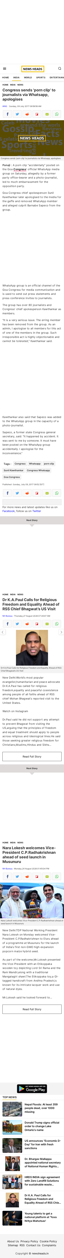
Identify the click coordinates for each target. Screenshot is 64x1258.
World (28, 77)
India (16, 77)
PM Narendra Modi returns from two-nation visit (2, 632)
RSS (22, 1245)
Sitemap (13, 1245)
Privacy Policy (29, 1241)
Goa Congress (12, 477)
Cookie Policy (48, 1241)
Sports (40, 77)
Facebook (8, 511)
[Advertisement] (32, 32)
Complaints (49, 1245)
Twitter (36, 511)
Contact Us (33, 1245)
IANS (4, 106)
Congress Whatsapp (38, 470)
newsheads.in (40, 1253)
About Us (13, 1241)
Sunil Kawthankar (13, 470)
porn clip (49, 463)
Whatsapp (35, 463)
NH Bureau (7, 616)
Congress (19, 169)
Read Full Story (32, 756)
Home (5, 77)
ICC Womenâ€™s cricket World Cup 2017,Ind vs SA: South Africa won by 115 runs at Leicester (61, 632)
